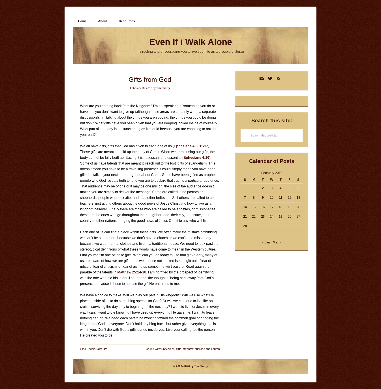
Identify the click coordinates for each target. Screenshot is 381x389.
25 (280, 216)
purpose (200, 349)
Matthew (188, 349)
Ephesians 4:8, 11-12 (191, 146)
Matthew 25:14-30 (131, 272)
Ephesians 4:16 (196, 157)
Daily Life (101, 349)
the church (213, 349)
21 (245, 216)
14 (245, 207)
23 (263, 216)
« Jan (266, 242)
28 (245, 226)
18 (280, 207)
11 (280, 197)
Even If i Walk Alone (190, 42)
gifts (178, 349)
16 (263, 207)
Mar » (277, 242)
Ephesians (168, 349)
